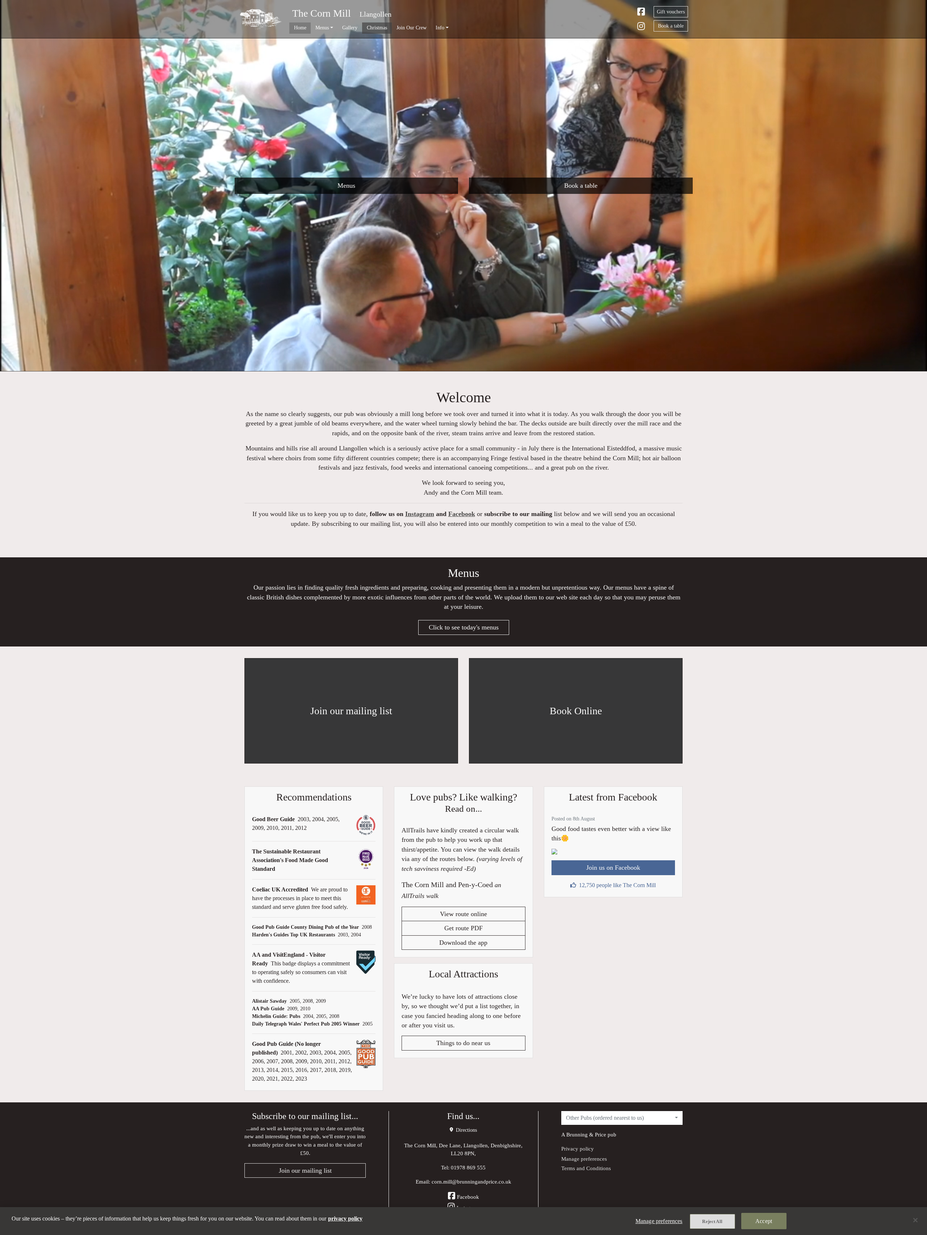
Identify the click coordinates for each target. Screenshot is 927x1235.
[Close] (915, 1220)
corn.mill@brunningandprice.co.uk (471, 1181)
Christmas (377, 27)
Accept (763, 1221)
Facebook (461, 513)
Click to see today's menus (464, 627)
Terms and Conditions (586, 1168)
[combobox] (622, 1118)
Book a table (671, 26)
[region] (463, 1221)
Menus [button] (322, 27)
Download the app (463, 942)
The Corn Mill (321, 13)
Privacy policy (577, 1148)
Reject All (712, 1221)
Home (300, 27)
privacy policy (345, 1218)
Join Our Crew (412, 27)
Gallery (349, 27)
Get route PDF (463, 928)
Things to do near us (463, 1043)
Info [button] (440, 27)
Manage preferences (584, 1159)
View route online (463, 914)
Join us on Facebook (613, 867)
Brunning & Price (586, 1134)
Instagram (419, 513)
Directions (465, 1130)
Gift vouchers (671, 11)
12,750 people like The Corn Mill (617, 885)
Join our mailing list (305, 1170)
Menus (346, 185)
